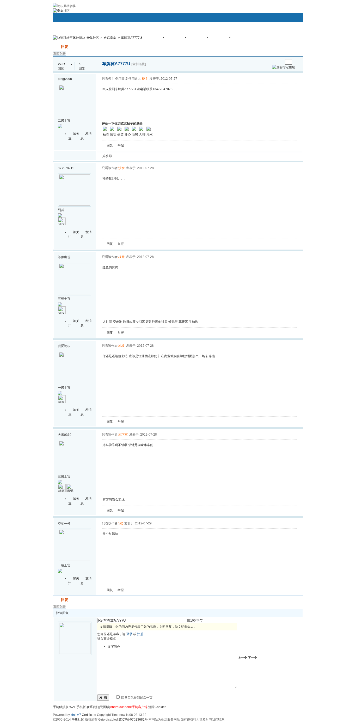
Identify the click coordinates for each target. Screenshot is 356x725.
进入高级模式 (106, 639)
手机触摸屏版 (248, 39)
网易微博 (164, 156)
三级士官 (64, 299)
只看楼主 (108, 78)
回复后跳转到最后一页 (136, 697)
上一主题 (274, 62)
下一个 (252, 658)
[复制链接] (138, 64)
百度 (170, 156)
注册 (140, 634)
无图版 (104, 707)
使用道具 (134, 78)
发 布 (103, 697)
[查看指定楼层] (283, 67)
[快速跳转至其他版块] (69, 37)
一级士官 (64, 387)
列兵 (61, 210)
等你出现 (64, 257)
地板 (121, 346)
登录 (129, 634)
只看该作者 (110, 168)
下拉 (89, 38)
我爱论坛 (64, 346)
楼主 (145, 78)
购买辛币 (200, 39)
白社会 (183, 156)
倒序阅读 (121, 78)
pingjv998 (65, 79)
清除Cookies (157, 707)
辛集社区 (93, 38)
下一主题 (279, 62)
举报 (121, 145)
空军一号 (64, 523)
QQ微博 (133, 156)
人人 (152, 156)
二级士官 (64, 120)
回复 (64, 47)
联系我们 (93, 707)
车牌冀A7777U (131, 38)
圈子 (85, 39)
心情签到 (156, 39)
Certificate (89, 715)
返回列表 (59, 53)
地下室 (123, 434)
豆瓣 (158, 156)
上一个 (242, 658)
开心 (145, 156)
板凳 (121, 257)
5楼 (120, 523)
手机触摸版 (61, 707)
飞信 (189, 156)
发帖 (56, 47)
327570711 (66, 168)
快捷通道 (289, 35)
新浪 (127, 156)
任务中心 (222, 39)
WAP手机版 (77, 707)
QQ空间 (139, 156)
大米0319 (64, 435)
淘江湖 (120, 156)
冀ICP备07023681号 (133, 719)
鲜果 (177, 156)
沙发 (121, 168)
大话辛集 (110, 38)
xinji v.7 (76, 715)
